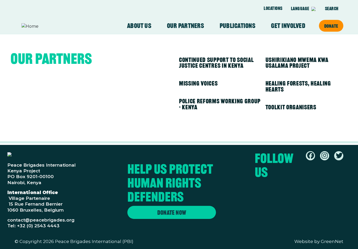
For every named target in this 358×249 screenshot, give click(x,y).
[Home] (42, 26)
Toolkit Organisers (290, 107)
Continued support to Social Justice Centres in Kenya (216, 63)
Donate (331, 26)
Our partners (185, 25)
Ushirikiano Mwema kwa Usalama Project (296, 63)
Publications (237, 25)
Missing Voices (198, 83)
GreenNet (332, 241)
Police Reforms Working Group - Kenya (220, 104)
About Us (139, 25)
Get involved (288, 25)
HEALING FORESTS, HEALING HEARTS (298, 86)
